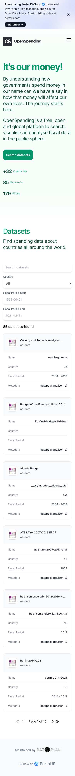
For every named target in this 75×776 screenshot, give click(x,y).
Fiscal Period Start (14, 292)
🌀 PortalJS (44, 763)
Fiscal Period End (14, 308)
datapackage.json (51, 385)
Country (8, 276)
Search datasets (18, 155)
